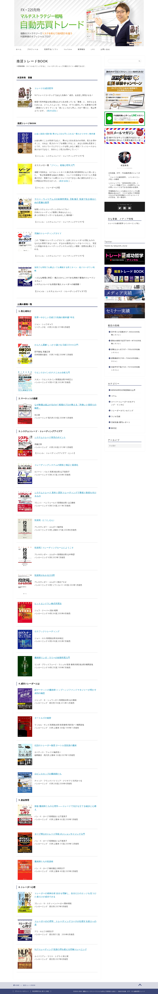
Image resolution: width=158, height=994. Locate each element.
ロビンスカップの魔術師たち (48, 774)
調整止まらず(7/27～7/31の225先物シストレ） (125, 351)
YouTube (68, 49)
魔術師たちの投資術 (43, 861)
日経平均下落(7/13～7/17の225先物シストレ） (125, 368)
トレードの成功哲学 (43, 88)
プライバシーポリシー (22, 991)
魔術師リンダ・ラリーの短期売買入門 (52, 657)
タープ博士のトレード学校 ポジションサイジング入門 (59, 834)
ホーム (19, 49)
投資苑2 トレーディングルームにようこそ (54, 547)
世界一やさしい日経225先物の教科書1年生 (54, 317)
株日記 (114, 428)
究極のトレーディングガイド (48, 233)
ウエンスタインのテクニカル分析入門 (52, 372)
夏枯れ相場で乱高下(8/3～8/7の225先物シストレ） (126, 342)
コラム (114, 396)
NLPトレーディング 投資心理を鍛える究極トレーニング (60, 949)
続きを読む (52, 111)
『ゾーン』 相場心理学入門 (61, 165)
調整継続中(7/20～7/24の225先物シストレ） (125, 359)
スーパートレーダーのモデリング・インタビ (123, 403)
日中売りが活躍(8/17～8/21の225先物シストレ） (125, 333)
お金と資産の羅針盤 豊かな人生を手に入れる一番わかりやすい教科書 (64, 134)
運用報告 (81, 49)
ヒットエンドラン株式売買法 (48, 603)
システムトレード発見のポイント (50, 437)
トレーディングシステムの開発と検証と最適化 (56, 465)
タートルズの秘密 (42, 718)
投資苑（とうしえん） (44, 520)
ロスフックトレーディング (46, 631)
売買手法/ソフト (51, 49)
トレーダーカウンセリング (122, 411)
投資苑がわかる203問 (44, 575)
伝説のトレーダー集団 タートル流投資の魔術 (55, 745)
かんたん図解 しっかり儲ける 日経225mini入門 (56, 345)
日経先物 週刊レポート (120, 422)
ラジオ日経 (115, 416)
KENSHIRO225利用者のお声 (123, 390)
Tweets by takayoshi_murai (115, 246)
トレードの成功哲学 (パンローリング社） (124, 223)
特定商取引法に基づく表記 (40, 991)
